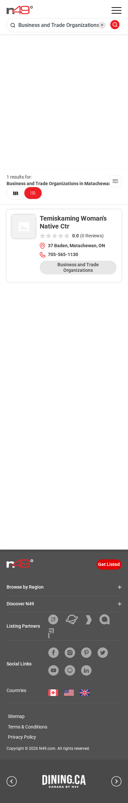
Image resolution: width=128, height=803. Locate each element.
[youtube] (53, 670)
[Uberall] (74, 619)
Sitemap (16, 716)
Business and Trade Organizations (78, 267)
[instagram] (69, 652)
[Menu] (116, 10)
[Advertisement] (64, 102)
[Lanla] (107, 619)
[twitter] (102, 652)
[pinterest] (86, 652)
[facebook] (53, 652)
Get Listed (109, 564)
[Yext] (55, 619)
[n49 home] (15, 193)
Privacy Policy (22, 737)
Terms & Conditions (27, 726)
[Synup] (91, 619)
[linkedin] (86, 670)
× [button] (102, 25)
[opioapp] (69, 670)
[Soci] (51, 633)
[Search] (114, 25)
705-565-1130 (63, 254)
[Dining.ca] (64, 781)
